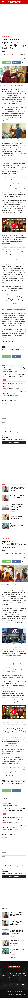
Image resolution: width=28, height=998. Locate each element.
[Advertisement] (14, 19)
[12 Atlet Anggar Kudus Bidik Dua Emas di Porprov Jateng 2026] (5, 526)
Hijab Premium (18, 347)
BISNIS (7, 36)
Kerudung (4, 349)
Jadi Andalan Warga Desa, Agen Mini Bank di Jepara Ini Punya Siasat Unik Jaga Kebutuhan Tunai (14, 385)
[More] (22, 62)
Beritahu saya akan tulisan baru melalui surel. (14, 439)
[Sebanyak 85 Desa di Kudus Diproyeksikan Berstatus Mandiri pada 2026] (5, 517)
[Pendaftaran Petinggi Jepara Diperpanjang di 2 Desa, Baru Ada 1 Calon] (5, 489)
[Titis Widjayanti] (3, 55)
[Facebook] (4, 985)
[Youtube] (23, 985)
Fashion (7, 347)
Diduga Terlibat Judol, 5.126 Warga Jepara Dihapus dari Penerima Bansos (17, 497)
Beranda (3, 36)
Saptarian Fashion (20, 349)
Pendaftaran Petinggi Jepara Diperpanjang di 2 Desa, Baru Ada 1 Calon (17, 489)
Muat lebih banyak (13, 532)
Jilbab (24, 347)
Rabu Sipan (9, 395)
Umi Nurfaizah (10, 371)
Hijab (12, 347)
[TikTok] (17, 985)
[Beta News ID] (14, 967)
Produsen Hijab (11, 349)
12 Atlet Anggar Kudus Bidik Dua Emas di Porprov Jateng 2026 (17, 525)
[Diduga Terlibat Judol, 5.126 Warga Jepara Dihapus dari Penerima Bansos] (5, 498)
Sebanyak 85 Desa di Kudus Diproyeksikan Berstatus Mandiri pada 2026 (17, 516)
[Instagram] (11, 985)
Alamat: (3, 973)
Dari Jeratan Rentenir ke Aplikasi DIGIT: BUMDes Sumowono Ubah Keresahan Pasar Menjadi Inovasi (14, 376)
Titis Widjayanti (13, 55)
